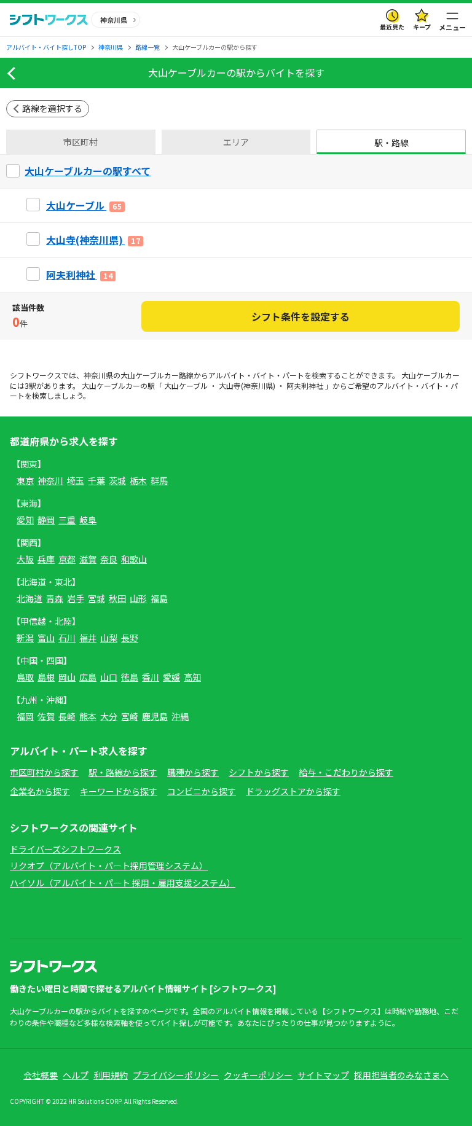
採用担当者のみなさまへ (401, 1075)
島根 (46, 677)
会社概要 (40, 1075)
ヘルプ (75, 1075)
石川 (67, 637)
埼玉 (75, 480)
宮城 (96, 598)
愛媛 (171, 677)
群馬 (159, 480)
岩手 (75, 598)
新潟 (25, 637)
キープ (422, 26)
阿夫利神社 (304, 385)
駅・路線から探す (122, 772)
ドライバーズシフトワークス (65, 849)
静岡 (46, 520)
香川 (150, 677)
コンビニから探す (201, 791)
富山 (46, 637)
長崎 (67, 716)
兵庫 (46, 559)
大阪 (25, 559)
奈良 (108, 559)
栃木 (138, 480)
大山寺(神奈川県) (247, 385)
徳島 (129, 677)
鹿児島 (155, 716)
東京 (25, 480)
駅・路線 (391, 142)
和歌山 (134, 559)
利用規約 (110, 1075)
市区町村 (80, 142)
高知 (192, 677)
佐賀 (46, 716)
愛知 (25, 520)
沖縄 (180, 716)
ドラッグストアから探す (293, 791)
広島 (87, 677)
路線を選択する (52, 108)
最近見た (392, 26)
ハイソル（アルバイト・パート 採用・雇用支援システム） (122, 883)
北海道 (29, 598)
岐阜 (87, 520)
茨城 (117, 480)
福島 (159, 598)
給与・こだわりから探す (346, 772)
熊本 (87, 716)
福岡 (25, 716)
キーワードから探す (118, 791)
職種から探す (193, 772)
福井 (87, 637)
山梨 (108, 637)
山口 (108, 677)
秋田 (117, 598)
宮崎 (129, 716)
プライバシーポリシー (176, 1075)
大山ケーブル (186, 385)
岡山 (67, 677)
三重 (67, 520)
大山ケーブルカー (149, 375)
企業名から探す (40, 791)
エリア (236, 142)
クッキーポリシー (258, 1075)
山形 (138, 598)
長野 (129, 637)
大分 (108, 716)
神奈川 (50, 480)
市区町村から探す (44, 772)
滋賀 (87, 559)
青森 (54, 598)
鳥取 (25, 677)
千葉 (96, 480)
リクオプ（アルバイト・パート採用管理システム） (109, 865)
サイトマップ (323, 1075)
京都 (67, 559)
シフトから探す (259, 772)
